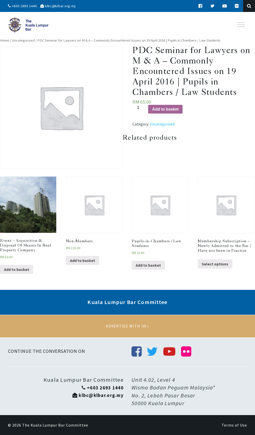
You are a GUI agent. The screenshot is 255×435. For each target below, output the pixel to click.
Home (4, 40)
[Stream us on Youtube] (225, 6)
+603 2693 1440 (24, 6)
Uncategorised (23, 40)
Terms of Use (234, 425)
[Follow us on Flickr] (237, 6)
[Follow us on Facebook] (200, 6)
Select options (215, 263)
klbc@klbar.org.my (60, 6)
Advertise (127, 326)
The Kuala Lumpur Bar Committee (55, 425)
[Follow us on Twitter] (213, 6)
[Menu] (241, 25)
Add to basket (165, 109)
